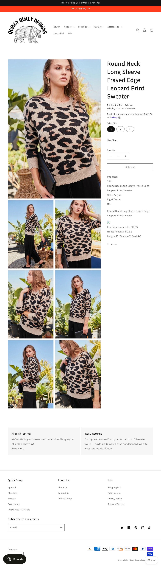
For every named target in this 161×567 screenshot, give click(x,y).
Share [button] (114, 244)
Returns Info (114, 493)
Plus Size (12, 493)
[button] (137, 30)
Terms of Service (116, 504)
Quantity (111, 150)
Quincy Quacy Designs (132, 560)
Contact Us (63, 493)
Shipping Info (115, 487)
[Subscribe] (61, 527)
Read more (106, 448)
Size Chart (112, 140)
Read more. (18, 448)
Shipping (111, 108)
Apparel (12, 487)
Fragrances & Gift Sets (19, 509)
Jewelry (12, 498)
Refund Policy (65, 498)
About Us (62, 487)
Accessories (14, 504)
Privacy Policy (115, 498)
